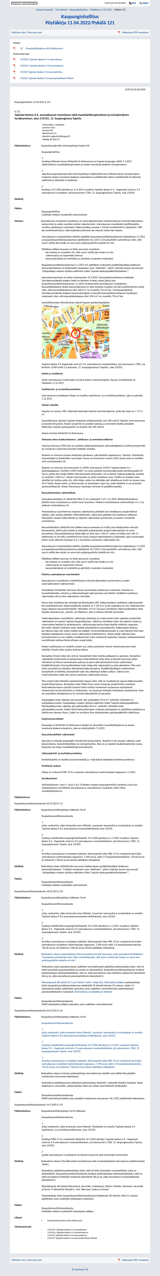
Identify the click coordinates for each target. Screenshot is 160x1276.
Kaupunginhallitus (79, 10)
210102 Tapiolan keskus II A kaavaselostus (41, 72)
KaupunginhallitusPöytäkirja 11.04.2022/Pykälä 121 (80, 20)
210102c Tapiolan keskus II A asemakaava (41, 59)
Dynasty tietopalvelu (24, 3)
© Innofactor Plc (80, 1269)
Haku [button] (145, 3)
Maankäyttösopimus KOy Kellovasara (44, 48)
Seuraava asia (35, 32)
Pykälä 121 (120, 10)
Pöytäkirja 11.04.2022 (101, 10)
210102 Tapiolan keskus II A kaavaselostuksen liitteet (46, 78)
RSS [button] (134, 3)
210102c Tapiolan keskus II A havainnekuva (41, 66)
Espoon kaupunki (115, 3)
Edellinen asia (18, 32)
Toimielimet (61, 10)
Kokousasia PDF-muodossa (135, 32)
